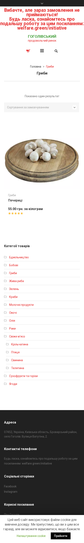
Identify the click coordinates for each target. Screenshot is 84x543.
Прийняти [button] (60, 536)
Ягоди (13, 384)
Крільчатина (19, 344)
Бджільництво (19, 257)
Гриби (12, 195)
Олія (12, 320)
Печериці (15, 200)
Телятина (17, 368)
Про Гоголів (11, 514)
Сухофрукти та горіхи (23, 376)
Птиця (15, 352)
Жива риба (16, 281)
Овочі (13, 312)
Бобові (13, 265)
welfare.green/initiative (37, 463)
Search (56, 51)
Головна (35, 66)
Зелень (14, 289)
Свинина (17, 360)
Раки (12, 328)
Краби (13, 296)
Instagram (10, 491)
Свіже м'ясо (17, 336)
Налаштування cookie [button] (31, 536)
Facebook (10, 486)
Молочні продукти (21, 304)
